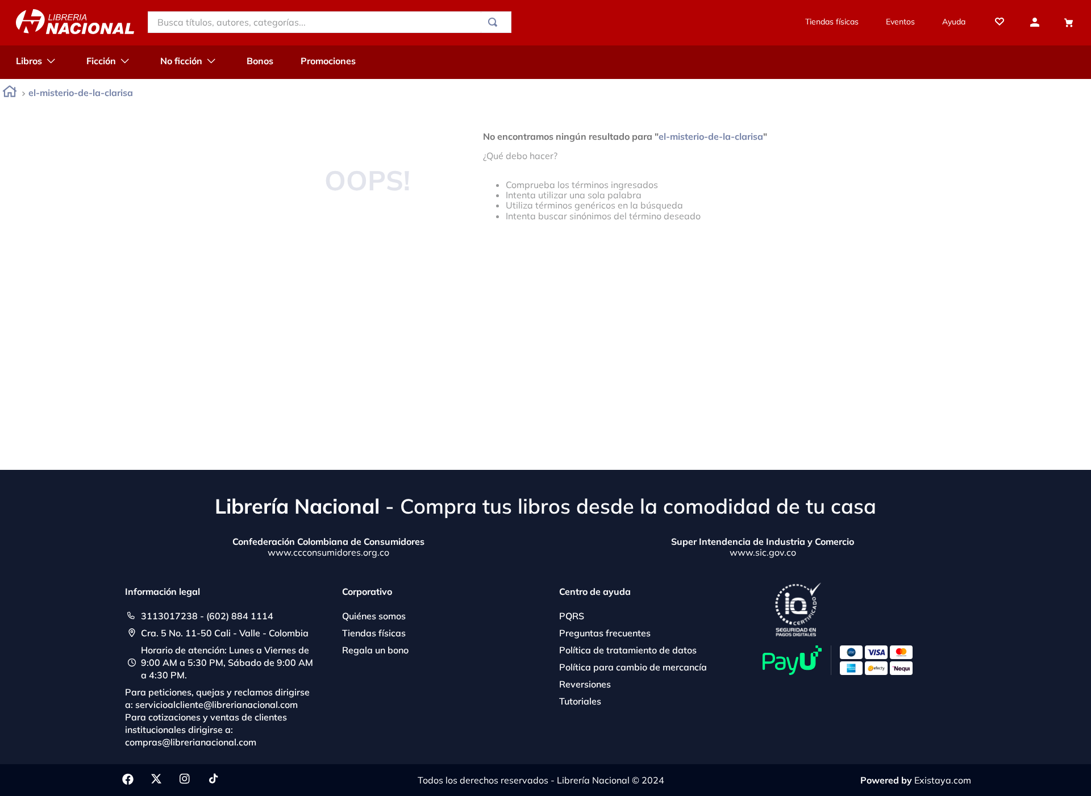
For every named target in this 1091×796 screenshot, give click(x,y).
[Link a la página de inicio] (9, 93)
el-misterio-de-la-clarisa (80, 92)
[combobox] (329, 22)
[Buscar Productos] (495, 22)
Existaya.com (942, 780)
